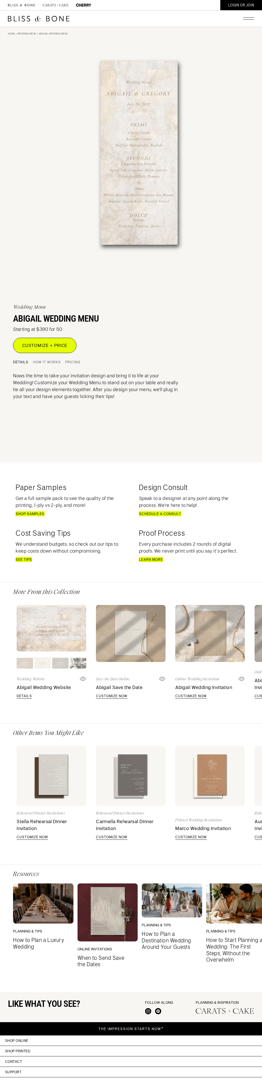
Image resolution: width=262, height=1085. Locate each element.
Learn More (151, 559)
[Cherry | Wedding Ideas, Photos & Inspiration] (83, 5)
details (24, 696)
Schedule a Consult (160, 513)
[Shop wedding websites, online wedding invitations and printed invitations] (38, 18)
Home (11, 33)
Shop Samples (30, 513)
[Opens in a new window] (162, 679)
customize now (111, 696)
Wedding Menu (27, 33)
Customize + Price (44, 345)
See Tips (24, 559)
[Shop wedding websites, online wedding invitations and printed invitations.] (21, 5)
